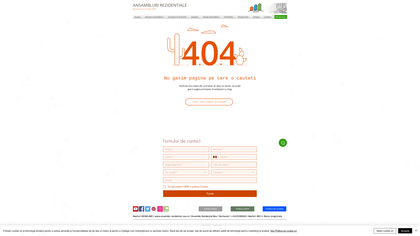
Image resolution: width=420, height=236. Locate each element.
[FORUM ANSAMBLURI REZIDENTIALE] (166, 209)
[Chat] (283, 143)
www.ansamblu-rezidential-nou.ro (172, 216)
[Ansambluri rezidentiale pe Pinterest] (153, 209)
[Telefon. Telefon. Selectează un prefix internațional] (216, 157)
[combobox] (186, 172)
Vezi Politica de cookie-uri (283, 230)
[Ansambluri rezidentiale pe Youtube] (135, 209)
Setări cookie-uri (385, 230)
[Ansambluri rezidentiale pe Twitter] (147, 209)
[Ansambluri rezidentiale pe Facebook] (141, 209)
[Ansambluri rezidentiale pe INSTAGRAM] (160, 209)
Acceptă (405, 230)
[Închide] (416, 230)
